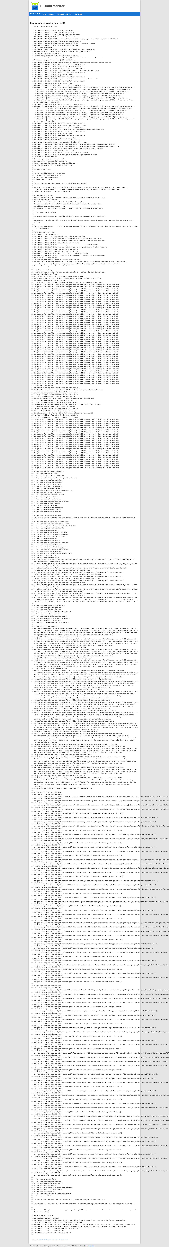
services (78, 14)
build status (35, 14)
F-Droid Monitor (52, 6)
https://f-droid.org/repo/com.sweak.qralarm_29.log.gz (53, 1239)
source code (89, 1246)
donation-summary (64, 14)
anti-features (48, 14)
